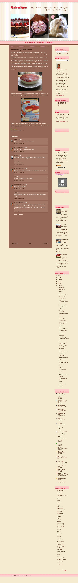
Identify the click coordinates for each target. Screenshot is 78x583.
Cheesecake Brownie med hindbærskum (64, 226)
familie (58, 552)
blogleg (58, 549)
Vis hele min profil (60, 95)
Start (30, 243)
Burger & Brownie (62, 359)
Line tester (15, 131)
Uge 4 (58, 105)
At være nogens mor (61, 424)
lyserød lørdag (60, 557)
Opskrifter (39, 8)
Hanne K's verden (61, 469)
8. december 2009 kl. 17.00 (19, 198)
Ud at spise (59, 543)
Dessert (58, 493)
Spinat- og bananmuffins (62, 448)
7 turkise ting (61, 371)
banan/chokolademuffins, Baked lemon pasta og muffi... (63, 330)
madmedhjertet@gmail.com (62, 121)
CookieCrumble (60, 451)
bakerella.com (60, 409)
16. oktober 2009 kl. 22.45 (19, 143)
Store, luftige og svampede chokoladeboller (64, 241)
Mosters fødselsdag (63, 316)
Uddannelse (59, 544)
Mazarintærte (60, 470)
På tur (58, 531)
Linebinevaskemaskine (19, 147)
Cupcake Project (61, 482)
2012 (59, 279)
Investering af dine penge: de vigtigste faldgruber (61, 396)
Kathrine (16, 139)
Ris (57, 534)
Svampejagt (60, 444)
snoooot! (60, 381)
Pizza (58, 529)
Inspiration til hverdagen (59, 10)
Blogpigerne (59, 490)
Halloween (59, 506)
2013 (59, 277)
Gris (57, 503)
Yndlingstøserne (60, 546)
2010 (59, 283)
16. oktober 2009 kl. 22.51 (19, 151)
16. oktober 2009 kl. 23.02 (19, 172)
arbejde (58, 547)
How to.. (56, 8)
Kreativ (58, 519)
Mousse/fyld (59, 526)
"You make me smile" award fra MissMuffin (63, 324)
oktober (61, 291)
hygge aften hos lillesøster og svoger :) (63, 302)
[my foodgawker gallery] (62, 187)
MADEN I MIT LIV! (61, 473)
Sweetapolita (60, 427)
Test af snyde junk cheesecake (21, 49)
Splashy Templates (28, 575)
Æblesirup (61, 365)
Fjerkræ (58, 501)
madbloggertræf (60, 559)
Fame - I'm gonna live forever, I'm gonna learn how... (63, 362)
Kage (58, 516)
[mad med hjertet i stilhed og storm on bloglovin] (59, 175)
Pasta (58, 528)
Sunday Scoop (60, 428)
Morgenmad (59, 524)
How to (58, 511)
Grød (58, 505)
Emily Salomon (60, 423)
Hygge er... (61, 327)
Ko (57, 518)
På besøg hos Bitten (63, 352)
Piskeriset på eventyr (62, 400)
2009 (59, 285)
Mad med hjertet (19, 7)
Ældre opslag (45, 243)
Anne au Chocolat (61, 413)
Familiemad (60, 393)
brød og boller (60, 551)
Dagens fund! (61, 333)
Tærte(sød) (59, 541)
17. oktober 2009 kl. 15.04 (19, 180)
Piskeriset (16, 155)
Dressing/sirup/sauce (61, 495)
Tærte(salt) (59, 539)
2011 (59, 281)
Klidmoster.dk (60, 418)
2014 (59, 275)
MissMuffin (59, 447)
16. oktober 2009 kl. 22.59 (19, 164)
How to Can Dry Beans (62, 406)
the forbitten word (61, 456)
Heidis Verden (60, 461)
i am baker (59, 438)
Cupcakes (59, 492)
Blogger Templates (23, 575)
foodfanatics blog (61, 481)
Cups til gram (48, 8)
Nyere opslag (15, 243)
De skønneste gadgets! (61, 167)
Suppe (58, 538)
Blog (32, 8)
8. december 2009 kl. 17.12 (19, 211)
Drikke (58, 497)
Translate (66, 53)
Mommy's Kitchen (61, 405)
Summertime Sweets (61, 410)
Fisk (58, 500)
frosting (58, 554)
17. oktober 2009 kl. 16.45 (19, 188)
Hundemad (59, 513)
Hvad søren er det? (63, 304)
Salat (58, 536)
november (61, 289)
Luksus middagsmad (63, 357)
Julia (15, 176)
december (61, 287)
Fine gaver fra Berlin (63, 294)
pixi (57, 562)
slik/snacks (59, 564)
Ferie (58, 498)
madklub (59, 561)
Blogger (64, 570)
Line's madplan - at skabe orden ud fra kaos (61, 103)
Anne (15, 192)
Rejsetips (59, 533)
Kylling (58, 521)
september (61, 384)
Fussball (60, 373)
